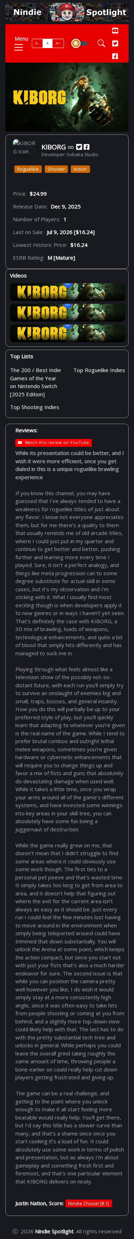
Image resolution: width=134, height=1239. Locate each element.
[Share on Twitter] (79, 147)
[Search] (101, 43)
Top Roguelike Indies (99, 370)
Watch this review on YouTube (57, 442)
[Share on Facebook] (86, 147)
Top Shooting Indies (34, 407)
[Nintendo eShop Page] (71, 147)
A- (37, 43)
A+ (58, 43)
